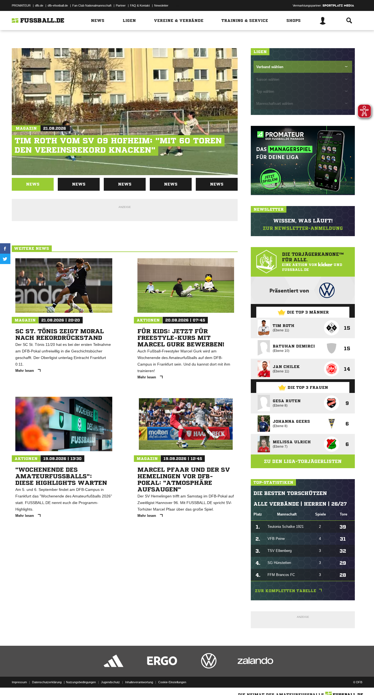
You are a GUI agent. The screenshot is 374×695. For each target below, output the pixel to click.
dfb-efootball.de (58, 5)
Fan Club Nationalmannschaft (91, 5)
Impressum (19, 682)
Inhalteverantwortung (139, 682)
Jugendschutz (110, 682)
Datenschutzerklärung (47, 682)
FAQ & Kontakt (140, 5)
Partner (121, 5)
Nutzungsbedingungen (81, 682)
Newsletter (161, 5)
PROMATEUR (21, 5)
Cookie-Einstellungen (172, 682)
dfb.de (39, 5)
